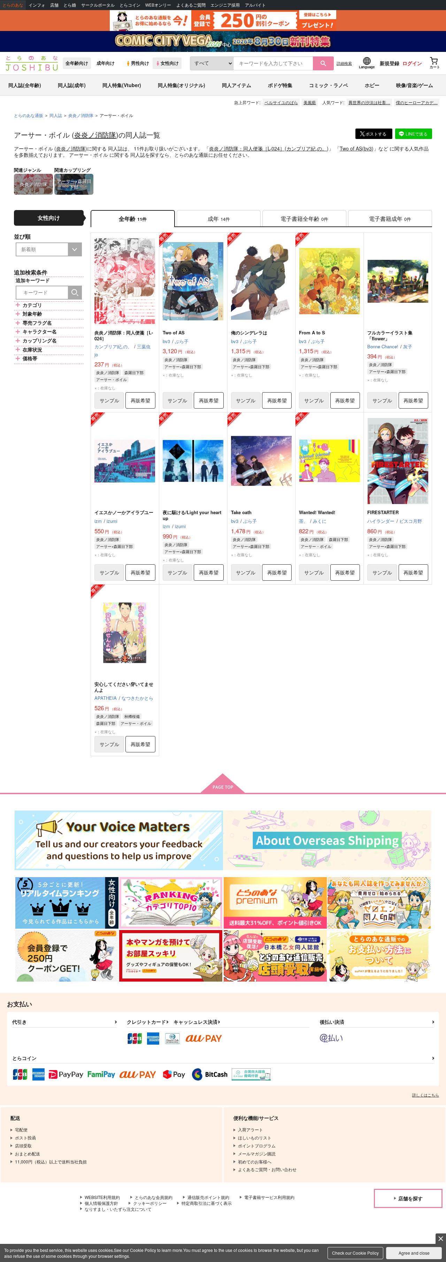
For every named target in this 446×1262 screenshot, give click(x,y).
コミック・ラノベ (328, 85)
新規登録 (389, 63)
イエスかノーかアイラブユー (123, 512)
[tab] (219, 218)
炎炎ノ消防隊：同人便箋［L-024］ (247, 148)
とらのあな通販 (28, 115)
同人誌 (55, 115)
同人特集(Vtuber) (121, 85)
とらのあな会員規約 (153, 1197)
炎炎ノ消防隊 (95, 135)
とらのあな (12, 5)
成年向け (106, 63)
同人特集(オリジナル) (181, 85)
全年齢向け (77, 63)
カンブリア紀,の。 (306, 148)
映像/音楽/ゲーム (414, 85)
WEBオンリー (158, 5)
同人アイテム (236, 85)
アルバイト (255, 5)
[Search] (75, 293)
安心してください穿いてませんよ (123, 687)
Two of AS (351, 148)
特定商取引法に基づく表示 (207, 1203)
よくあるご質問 (191, 5)
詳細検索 (344, 63)
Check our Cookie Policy (355, 1253)
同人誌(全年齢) (24, 85)
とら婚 (69, 5)
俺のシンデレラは (249, 332)
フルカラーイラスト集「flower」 (390, 335)
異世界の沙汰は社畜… (369, 102)
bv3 (368, 148)
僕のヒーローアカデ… (417, 102)
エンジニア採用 (225, 5)
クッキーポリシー (150, 1203)
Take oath (241, 512)
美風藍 (309, 102)
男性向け (140, 63)
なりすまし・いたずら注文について (118, 1209)
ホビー (372, 85)
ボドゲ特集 (280, 85)
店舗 (54, 5)
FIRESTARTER (383, 512)
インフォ (37, 5)
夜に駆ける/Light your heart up (192, 515)
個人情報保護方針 (101, 1203)
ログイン (412, 63)
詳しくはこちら (425, 1095)
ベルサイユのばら (281, 102)
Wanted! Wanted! (317, 512)
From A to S (312, 332)
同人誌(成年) (72, 85)
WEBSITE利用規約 (102, 1197)
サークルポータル (98, 5)
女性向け (170, 63)
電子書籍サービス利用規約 (269, 1197)
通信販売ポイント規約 (208, 1197)
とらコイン (130, 5)
